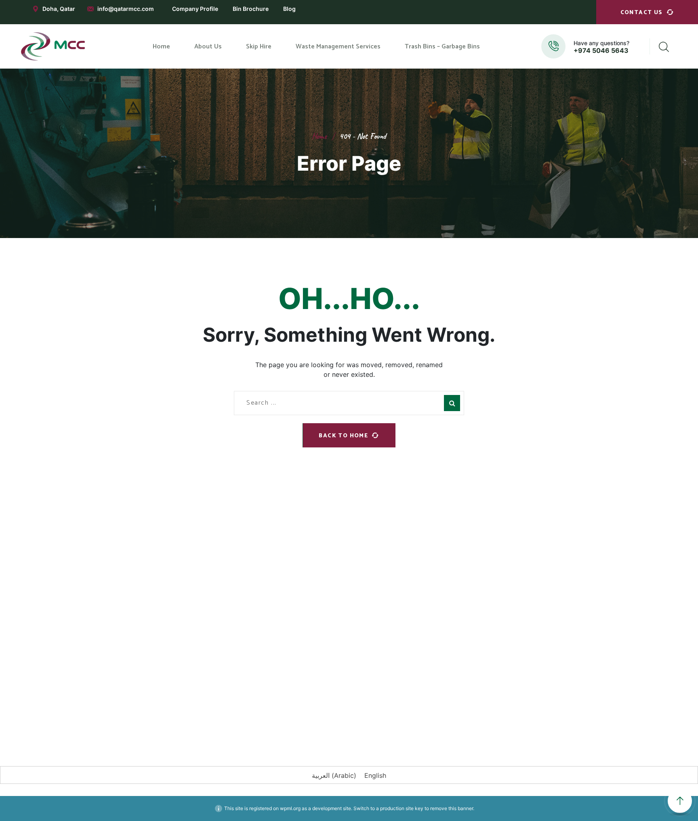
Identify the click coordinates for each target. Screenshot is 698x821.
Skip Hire (252, 583)
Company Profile (195, 8)
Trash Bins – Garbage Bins (276, 618)
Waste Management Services (281, 600)
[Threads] (282, 714)
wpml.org (290, 808)
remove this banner (451, 808)
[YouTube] (234, 714)
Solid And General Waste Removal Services (403, 624)
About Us (253, 566)
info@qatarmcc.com (125, 8)
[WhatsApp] (210, 714)
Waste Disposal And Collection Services (398, 580)
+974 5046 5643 (601, 50)
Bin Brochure (251, 8)
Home (319, 136)
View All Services (379, 647)
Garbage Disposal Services (392, 558)
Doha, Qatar (58, 8)
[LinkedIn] (185, 714)
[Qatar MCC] (53, 46)
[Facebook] (137, 714)
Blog (289, 8)
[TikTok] (258, 714)
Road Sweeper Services (388, 602)
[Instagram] (161, 714)
